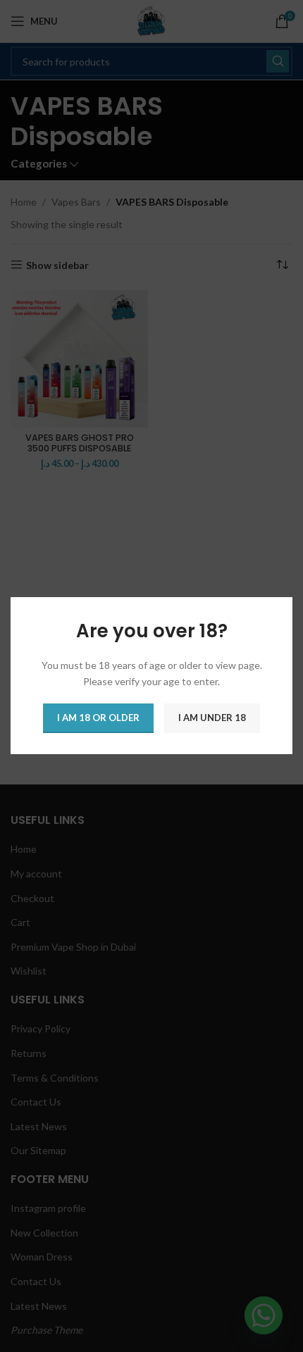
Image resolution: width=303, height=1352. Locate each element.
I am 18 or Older (98, 718)
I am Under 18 (212, 718)
